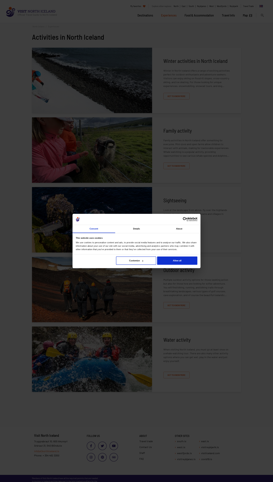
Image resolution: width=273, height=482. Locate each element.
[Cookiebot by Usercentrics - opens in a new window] (184, 219)
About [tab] (179, 228)
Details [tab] (136, 228)
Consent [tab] (94, 228)
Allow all (177, 260)
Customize (134, 260)
